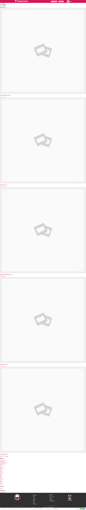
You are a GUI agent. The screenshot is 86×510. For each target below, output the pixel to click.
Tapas (0, 480)
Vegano (1, 476)
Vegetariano (1, 481)
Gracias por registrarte (3, 460)
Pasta (33, 501)
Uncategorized (2, 492)
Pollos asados (34, 504)
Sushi (0, 482)
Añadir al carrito (4, 276)
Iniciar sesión (54, 1)
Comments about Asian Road (3, 462)
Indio (33, 497)
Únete (50, 497)
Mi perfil (1, 469)
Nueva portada (2, 461)
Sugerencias (1, 464)
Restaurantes (1, 471)
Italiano (1, 475)
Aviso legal (1, 467)
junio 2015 (1, 488)
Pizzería (1, 483)
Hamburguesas (35, 495)
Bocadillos (1, 478)
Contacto (1, 466)
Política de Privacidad (52, 500)
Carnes (1, 474)
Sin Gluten (1, 473)
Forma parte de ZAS (52, 496)
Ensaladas (34, 503)
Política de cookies (52, 501)
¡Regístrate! (61, 1)
